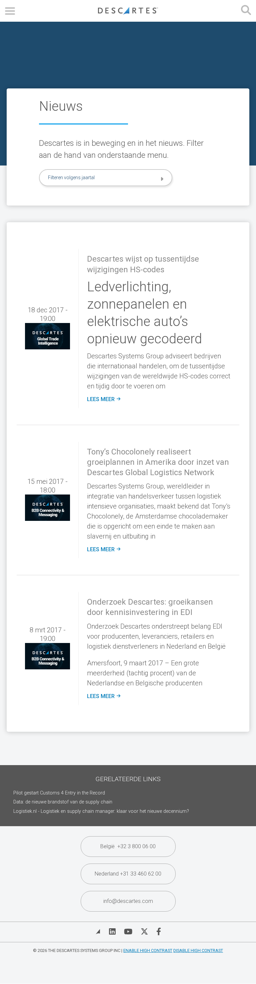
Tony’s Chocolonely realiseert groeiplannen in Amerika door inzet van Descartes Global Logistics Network (158, 462)
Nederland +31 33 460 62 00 (128, 874)
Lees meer (103, 399)
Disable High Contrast (198, 950)
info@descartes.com (128, 901)
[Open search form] (246, 11)
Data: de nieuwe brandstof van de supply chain (62, 802)
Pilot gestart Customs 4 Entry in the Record (59, 793)
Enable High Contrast (147, 950)
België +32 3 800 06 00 (128, 846)
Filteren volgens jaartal (71, 177)
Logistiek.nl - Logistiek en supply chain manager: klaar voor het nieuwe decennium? (101, 811)
